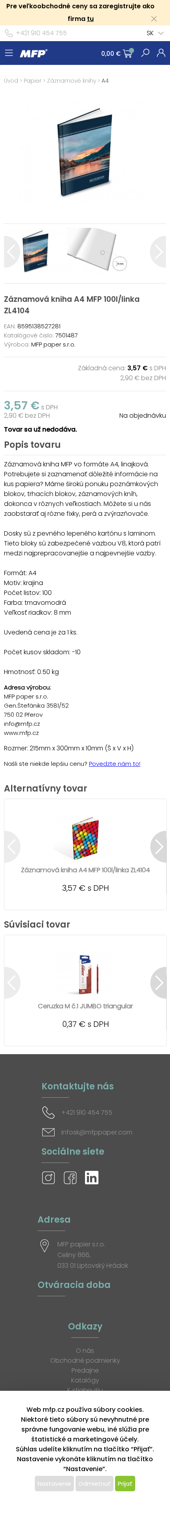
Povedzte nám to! (114, 763)
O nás (85, 1350)
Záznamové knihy (71, 81)
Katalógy (85, 1380)
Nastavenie (54, 1483)
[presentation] (12, 252)
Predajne (85, 1370)
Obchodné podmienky (85, 1360)
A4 (105, 81)
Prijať (125, 1483)
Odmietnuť (94, 1483)
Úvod (11, 81)
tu (90, 18)
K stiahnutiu (85, 1390)
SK (150, 33)
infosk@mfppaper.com (96, 1132)
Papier (33, 81)
